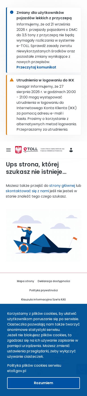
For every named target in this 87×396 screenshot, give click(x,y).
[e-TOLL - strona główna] (30, 150)
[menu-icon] (8, 150)
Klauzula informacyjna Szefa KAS (43, 299)
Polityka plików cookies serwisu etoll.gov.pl (34, 368)
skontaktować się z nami (27, 191)
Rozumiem (43, 382)
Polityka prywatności (43, 290)
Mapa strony (25, 281)
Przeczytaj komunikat (36, 67)
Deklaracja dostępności (54, 281)
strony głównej (62, 185)
